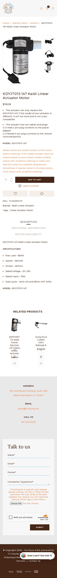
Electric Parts (20, 23)
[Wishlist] (14, 363)
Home (6, 23)
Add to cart (35, 180)
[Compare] (14, 349)
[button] (14, 356)
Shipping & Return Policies (18, 557)
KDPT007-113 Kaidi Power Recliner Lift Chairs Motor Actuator (14, 345)
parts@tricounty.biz (28, 408)
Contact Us (35, 561)
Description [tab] (28, 222)
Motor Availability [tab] (28, 234)
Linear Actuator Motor (21, 210)
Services (20, 561)
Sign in (41, 8)
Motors (34, 23)
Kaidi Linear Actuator (23, 205)
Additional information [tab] (28, 228)
